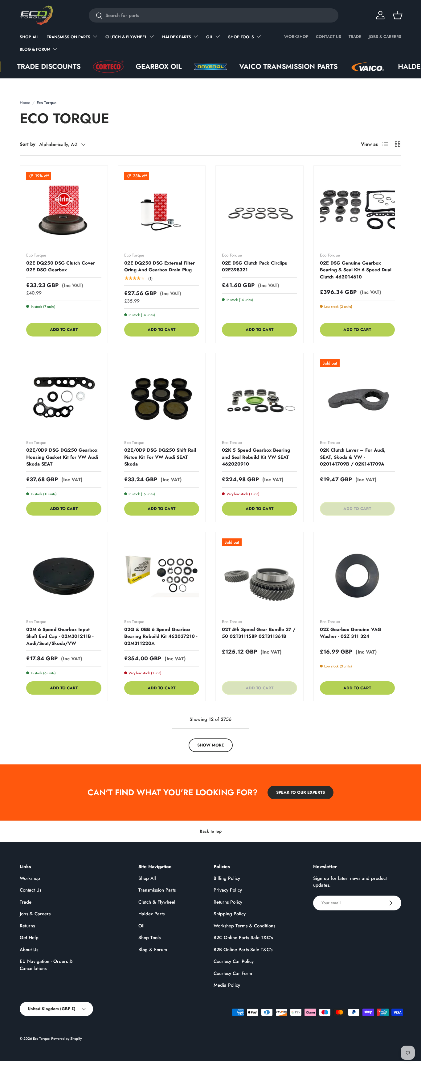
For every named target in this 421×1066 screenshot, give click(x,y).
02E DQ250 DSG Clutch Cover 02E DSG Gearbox (60, 267)
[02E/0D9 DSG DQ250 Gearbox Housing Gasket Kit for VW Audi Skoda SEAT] (63, 397)
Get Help (29, 937)
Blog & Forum (35, 49)
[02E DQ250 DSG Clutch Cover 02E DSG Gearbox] (63, 209)
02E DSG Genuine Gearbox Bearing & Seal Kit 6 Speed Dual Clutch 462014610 (355, 270)
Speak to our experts (300, 792)
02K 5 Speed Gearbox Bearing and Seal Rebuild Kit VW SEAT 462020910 (256, 457)
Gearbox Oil (138, 66)
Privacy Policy (228, 890)
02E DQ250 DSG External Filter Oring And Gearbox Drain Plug (159, 267)
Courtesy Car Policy (234, 961)
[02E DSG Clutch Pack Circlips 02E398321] (259, 209)
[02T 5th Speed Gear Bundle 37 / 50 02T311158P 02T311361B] (259, 576)
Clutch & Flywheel (126, 37)
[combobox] (213, 15)
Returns (27, 925)
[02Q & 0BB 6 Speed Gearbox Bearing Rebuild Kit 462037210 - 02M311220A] (161, 576)
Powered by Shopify (66, 1038)
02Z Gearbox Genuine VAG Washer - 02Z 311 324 (350, 633)
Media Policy (227, 985)
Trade (355, 37)
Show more (210, 745)
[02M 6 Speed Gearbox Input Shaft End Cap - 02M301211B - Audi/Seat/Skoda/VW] (63, 576)
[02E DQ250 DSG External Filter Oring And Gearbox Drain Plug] (161, 209)
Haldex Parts (176, 37)
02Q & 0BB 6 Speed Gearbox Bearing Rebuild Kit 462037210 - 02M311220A (160, 636)
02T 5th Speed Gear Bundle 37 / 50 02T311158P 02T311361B (259, 633)
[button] (397, 15)
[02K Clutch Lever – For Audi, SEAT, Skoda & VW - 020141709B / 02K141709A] (357, 397)
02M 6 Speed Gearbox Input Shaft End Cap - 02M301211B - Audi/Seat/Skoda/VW (59, 636)
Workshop (296, 37)
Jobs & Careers (385, 37)
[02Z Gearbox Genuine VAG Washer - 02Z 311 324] (357, 576)
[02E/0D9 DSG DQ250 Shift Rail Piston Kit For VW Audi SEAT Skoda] (161, 397)
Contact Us (328, 37)
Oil (209, 37)
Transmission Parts (68, 37)
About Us (29, 949)
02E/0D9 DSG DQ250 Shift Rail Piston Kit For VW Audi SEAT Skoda (160, 457)
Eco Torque (41, 1038)
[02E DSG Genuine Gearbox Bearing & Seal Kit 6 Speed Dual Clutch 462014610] (357, 209)
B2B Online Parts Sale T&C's (243, 949)
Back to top (211, 831)
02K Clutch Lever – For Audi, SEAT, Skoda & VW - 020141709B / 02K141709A (353, 457)
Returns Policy (228, 902)
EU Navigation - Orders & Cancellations (46, 965)
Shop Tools (241, 37)
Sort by (27, 144)
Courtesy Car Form (233, 973)
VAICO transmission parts (268, 66)
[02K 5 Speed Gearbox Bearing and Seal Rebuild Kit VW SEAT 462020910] (259, 397)
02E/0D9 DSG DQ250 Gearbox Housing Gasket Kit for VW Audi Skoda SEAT (62, 457)
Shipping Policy (230, 913)
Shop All (29, 37)
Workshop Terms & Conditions (244, 925)
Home (25, 103)
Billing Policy (227, 878)
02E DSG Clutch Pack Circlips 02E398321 (254, 267)
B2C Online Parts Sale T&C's (243, 937)
